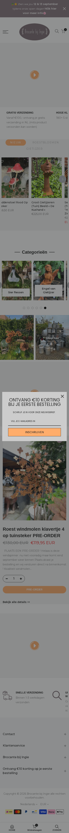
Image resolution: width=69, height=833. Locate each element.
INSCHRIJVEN (34, 432)
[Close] (62, 396)
